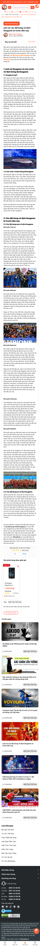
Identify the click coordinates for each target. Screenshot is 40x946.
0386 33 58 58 (14, 896)
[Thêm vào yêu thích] (18, 566)
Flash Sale (8, 11)
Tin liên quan (6, 619)
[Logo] (4, 7)
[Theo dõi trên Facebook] (2, 906)
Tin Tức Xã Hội (6, 857)
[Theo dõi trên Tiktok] (10, 906)
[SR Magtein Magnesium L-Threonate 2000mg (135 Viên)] (11, 573)
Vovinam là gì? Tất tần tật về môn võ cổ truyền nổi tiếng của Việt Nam (20, 711)
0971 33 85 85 (14, 891)
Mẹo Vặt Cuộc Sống (8, 853)
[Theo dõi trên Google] (18, 906)
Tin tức (22, 11)
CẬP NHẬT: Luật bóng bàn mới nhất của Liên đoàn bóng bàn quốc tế (19, 811)
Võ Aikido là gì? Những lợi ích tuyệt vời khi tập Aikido (20, 645)
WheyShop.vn (24, 939)
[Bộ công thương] (10, 911)
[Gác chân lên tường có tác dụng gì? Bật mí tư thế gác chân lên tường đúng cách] (20, 664)
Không (24, 554)
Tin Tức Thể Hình (7, 834)
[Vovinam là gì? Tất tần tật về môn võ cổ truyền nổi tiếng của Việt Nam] (20, 698)
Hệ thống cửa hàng (31, 11)
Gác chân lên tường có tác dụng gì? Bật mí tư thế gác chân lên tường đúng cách (19, 678)
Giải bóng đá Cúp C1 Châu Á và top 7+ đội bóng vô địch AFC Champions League (18, 778)
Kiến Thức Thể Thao (8, 845)
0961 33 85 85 (14, 894)
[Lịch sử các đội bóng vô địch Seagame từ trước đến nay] (20, 731)
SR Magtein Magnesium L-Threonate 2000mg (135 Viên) (11, 584)
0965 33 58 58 (14, 899)
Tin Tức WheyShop (8, 861)
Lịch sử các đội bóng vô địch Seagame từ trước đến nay (18, 745)
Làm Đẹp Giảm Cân (8, 841)
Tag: (5, 602)
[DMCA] (10, 915)
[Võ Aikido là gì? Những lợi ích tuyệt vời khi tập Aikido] (20, 631)
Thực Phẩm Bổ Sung (8, 838)
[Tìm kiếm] (32, 7)
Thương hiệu (16, 11)
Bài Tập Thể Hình (7, 830)
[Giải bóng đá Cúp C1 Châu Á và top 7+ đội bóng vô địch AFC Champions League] (20, 764)
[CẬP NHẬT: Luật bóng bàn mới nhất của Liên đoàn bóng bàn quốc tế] (20, 797)
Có (15, 554)
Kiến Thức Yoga (7, 849)
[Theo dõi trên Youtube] (6, 906)
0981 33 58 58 (14, 888)
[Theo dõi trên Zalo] (14, 906)
